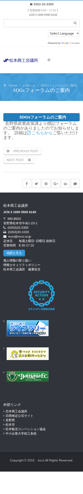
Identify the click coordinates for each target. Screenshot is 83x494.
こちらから (42, 132)
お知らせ (29, 85)
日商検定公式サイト (19, 415)
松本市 (10, 424)
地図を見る (14, 253)
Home (13, 85)
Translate (74, 43)
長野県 (10, 420)
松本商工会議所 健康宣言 (22, 269)
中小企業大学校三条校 (21, 433)
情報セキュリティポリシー (22, 265)
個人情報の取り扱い (17, 260)
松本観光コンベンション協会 (26, 429)
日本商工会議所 (16, 411)
